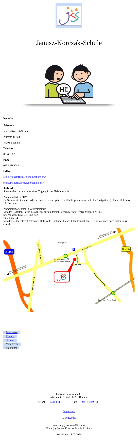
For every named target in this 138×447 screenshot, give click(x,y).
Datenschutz (69, 417)
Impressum (69, 411)
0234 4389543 (90, 401)
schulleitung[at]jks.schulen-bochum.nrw (24, 176)
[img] (69, 15)
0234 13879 (56, 401)
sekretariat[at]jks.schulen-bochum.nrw (23, 182)
